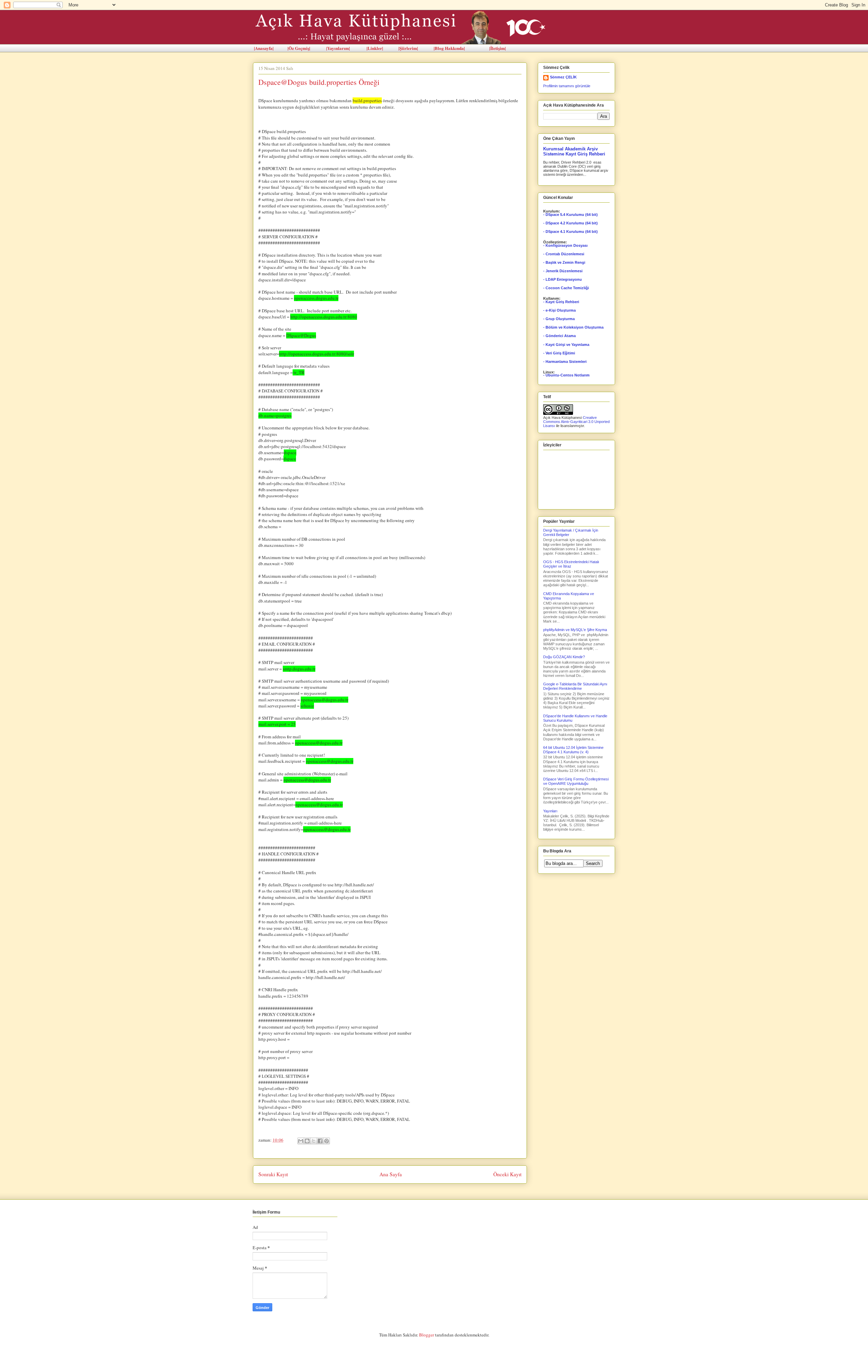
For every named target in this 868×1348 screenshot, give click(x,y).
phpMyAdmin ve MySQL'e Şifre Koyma (575, 630)
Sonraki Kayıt (273, 1174)
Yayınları (550, 811)
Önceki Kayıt (507, 1174)
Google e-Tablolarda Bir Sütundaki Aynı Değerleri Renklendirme (575, 686)
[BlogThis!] (307, 1141)
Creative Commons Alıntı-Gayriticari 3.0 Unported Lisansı (576, 422)
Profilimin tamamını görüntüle (566, 86)
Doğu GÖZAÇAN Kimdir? (564, 657)
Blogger (426, 1335)
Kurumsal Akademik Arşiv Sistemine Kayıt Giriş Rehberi (574, 151)
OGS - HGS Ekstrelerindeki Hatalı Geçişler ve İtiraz (571, 564)
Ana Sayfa (390, 1174)
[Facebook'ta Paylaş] (320, 1141)
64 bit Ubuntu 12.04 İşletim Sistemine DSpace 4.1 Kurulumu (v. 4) (573, 749)
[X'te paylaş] (313, 1141)
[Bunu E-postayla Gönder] (300, 1141)
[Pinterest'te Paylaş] (326, 1141)
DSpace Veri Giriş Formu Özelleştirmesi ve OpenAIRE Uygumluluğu (576, 781)
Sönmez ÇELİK (563, 77)
